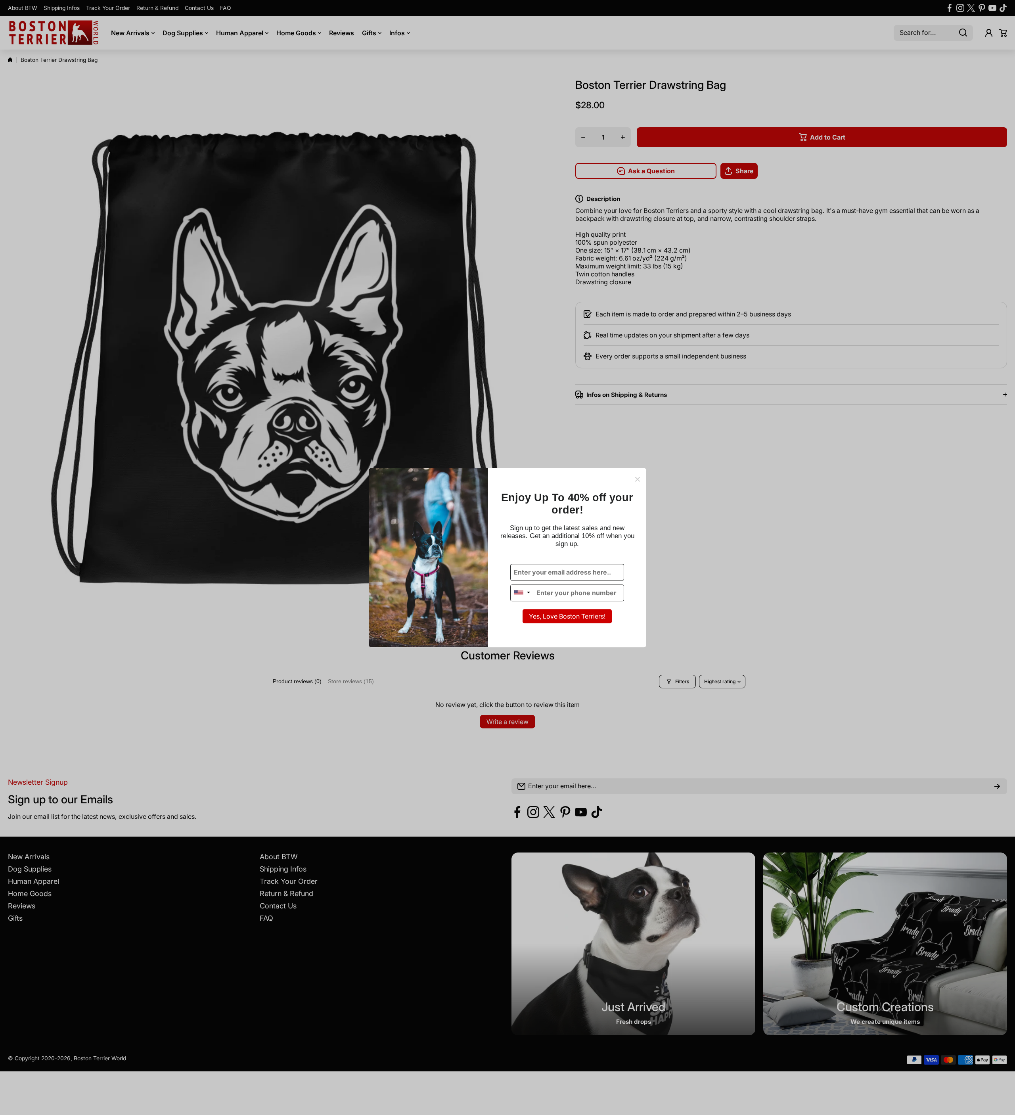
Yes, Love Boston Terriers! (567, 616)
